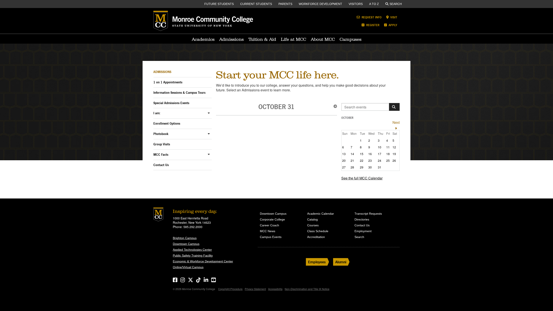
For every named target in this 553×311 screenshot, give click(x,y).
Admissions (231, 39)
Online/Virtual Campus (188, 267)
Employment (363, 231)
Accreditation (316, 237)
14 (352, 154)
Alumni (340, 262)
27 (344, 167)
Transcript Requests (368, 213)
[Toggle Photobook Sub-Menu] (209, 133)
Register (372, 25)
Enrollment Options (166, 123)
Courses (313, 225)
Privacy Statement (255, 289)
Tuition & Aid (262, 39)
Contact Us (161, 165)
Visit (393, 17)
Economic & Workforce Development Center (203, 261)
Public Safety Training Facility (193, 255)
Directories (361, 219)
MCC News (267, 231)
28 (352, 167)
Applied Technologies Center (192, 249)
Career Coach (269, 225)
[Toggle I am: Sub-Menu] (209, 112)
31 (379, 167)
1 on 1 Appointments (167, 82)
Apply (392, 25)
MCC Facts (160, 154)
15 (361, 154)
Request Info (371, 17)
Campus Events (270, 237)
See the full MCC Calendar (362, 178)
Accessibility (275, 289)
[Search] (394, 107)
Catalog (312, 219)
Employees (317, 262)
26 (394, 160)
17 (379, 154)
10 (379, 147)
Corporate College (272, 219)
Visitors (356, 4)
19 (394, 154)
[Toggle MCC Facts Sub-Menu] (209, 154)
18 (388, 154)
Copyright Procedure (230, 289)
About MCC (323, 39)
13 (344, 154)
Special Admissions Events (171, 103)
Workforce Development (320, 4)
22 (361, 160)
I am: (156, 113)
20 (344, 160)
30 (370, 167)
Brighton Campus (185, 238)
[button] (334, 106)
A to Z (374, 4)
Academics (203, 39)
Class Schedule (317, 231)
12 (394, 147)
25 (388, 160)
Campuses (350, 39)
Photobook (160, 134)
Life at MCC (293, 39)
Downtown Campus (186, 244)
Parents (285, 4)
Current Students (256, 4)
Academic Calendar (320, 213)
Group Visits (161, 144)
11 (388, 147)
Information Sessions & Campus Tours (179, 92)
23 (370, 160)
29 (361, 167)
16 (370, 154)
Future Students (219, 4)
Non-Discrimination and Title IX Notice (307, 289)
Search (395, 4)
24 (379, 160)
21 (352, 160)
